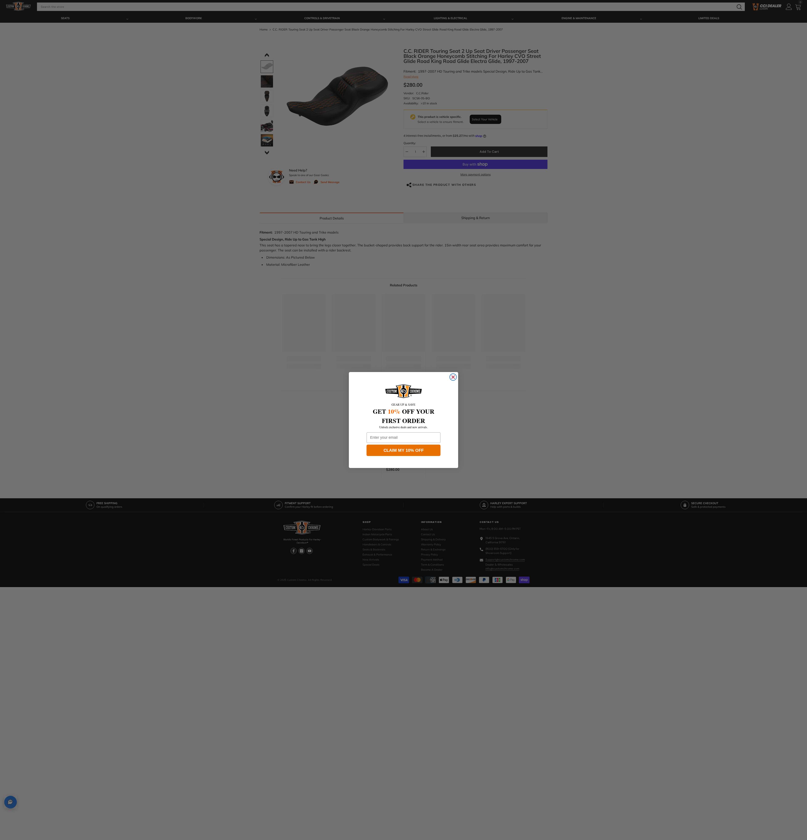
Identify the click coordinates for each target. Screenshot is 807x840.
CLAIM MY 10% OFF (404, 450)
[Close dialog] (453, 377)
